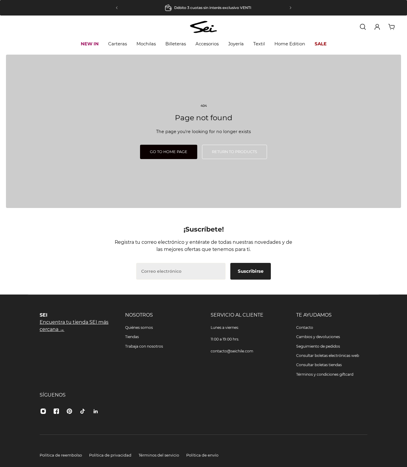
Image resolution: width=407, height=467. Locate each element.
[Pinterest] (69, 411)
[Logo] (203, 26)
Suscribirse (250, 271)
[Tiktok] (82, 411)
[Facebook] (56, 411)
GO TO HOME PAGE (168, 151)
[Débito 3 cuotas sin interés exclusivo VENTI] (204, 7)
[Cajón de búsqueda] (363, 26)
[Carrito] (391, 26)
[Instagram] (43, 411)
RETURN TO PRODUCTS (234, 151)
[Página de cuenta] (377, 26)
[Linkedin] (95, 411)
